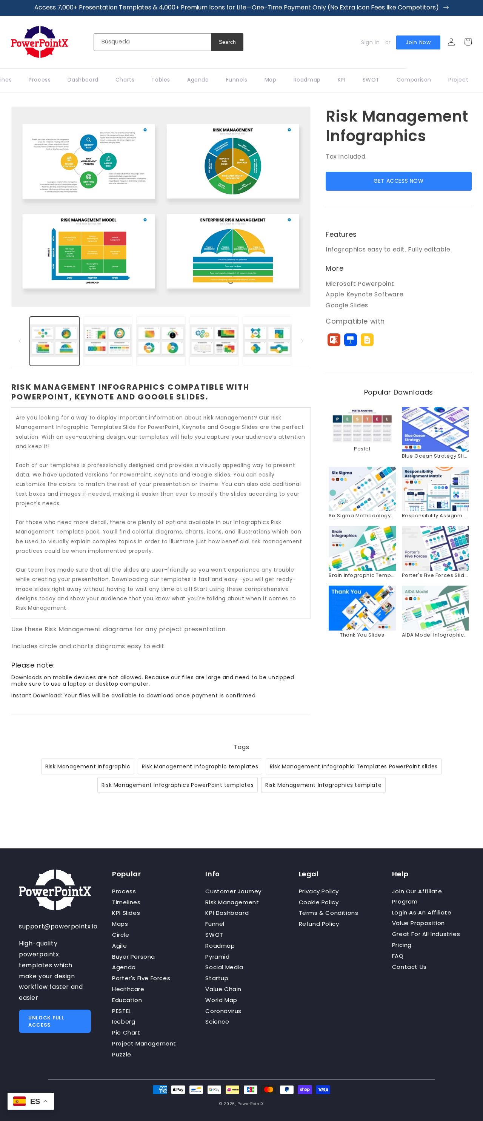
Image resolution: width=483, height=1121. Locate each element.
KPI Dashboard (227, 913)
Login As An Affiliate (422, 912)
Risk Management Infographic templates (200, 766)
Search (227, 42)
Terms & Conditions (328, 913)
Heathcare (128, 989)
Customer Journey (233, 891)
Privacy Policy (319, 891)
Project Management (144, 1043)
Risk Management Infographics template (323, 785)
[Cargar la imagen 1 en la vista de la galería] (54, 341)
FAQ (398, 956)
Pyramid (217, 957)
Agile (119, 946)
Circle (120, 935)
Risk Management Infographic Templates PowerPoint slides (354, 766)
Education (127, 1000)
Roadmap (220, 946)
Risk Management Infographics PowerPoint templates (178, 785)
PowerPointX (250, 1104)
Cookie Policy (319, 902)
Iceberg (123, 1021)
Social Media (224, 967)
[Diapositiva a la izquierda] (19, 341)
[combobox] (152, 42)
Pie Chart (126, 1032)
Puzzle (121, 1054)
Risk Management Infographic (87, 766)
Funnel (215, 924)
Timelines (126, 902)
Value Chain (223, 989)
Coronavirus (223, 1011)
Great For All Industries (426, 934)
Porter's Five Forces (141, 978)
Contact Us (409, 967)
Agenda (124, 967)
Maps (120, 924)
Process (124, 891)
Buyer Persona (133, 957)
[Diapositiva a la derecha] (302, 341)
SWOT (214, 935)
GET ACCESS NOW (398, 181)
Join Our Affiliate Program (417, 896)
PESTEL (121, 1011)
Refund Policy (319, 924)
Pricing (402, 945)
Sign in (370, 42)
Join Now (418, 42)
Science (217, 1021)
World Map (221, 1000)
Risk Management (232, 902)
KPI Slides (126, 913)
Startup (216, 978)
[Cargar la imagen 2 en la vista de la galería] (107, 341)
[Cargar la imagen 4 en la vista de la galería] (214, 341)
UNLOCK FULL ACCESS (46, 1021)
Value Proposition (418, 923)
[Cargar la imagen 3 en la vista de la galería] (161, 341)
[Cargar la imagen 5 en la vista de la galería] (267, 341)
